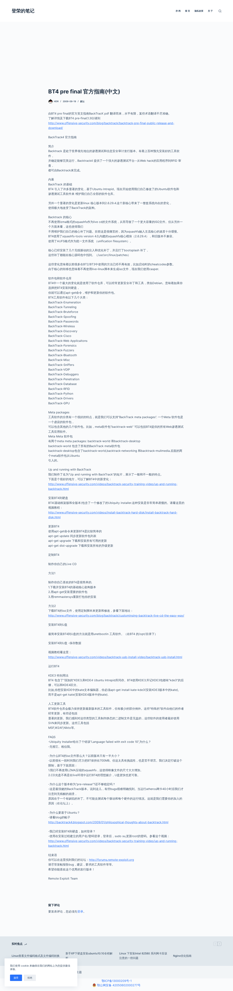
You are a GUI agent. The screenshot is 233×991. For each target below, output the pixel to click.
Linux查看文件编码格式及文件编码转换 (36, 955)
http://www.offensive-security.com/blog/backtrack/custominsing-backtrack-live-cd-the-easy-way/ (116, 615)
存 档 (178, 10)
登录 (80, 911)
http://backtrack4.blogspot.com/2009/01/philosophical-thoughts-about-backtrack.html (108, 822)
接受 (16, 977)
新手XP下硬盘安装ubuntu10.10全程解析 (89, 956)
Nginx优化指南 (182, 955)
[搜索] (220, 11)
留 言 (187, 10)
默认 (82, 101)
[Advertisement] (116, 60)
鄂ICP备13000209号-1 (117, 981)
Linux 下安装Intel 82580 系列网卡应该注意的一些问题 (143, 956)
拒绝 (29, 977)
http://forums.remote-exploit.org (111, 860)
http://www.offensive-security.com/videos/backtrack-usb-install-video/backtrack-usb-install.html (115, 657)
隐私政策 (199, 10)
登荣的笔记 (23, 10)
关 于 (210, 10)
